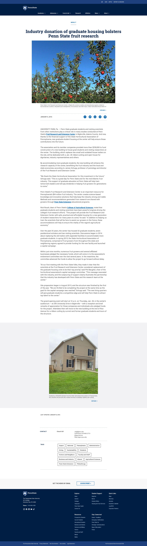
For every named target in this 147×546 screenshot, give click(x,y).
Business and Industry (66, 459)
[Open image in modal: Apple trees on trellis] (73, 72)
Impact (73, 22)
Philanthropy (81, 464)
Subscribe (85, 483)
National (70, 445)
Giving (61, 450)
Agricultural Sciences (93, 459)
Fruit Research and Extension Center (60, 134)
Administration (94, 445)
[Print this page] (105, 116)
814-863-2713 (86, 433)
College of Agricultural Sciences (80, 208)
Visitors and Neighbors (66, 455)
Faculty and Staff (84, 455)
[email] (100, 117)
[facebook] (85, 117)
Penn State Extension (62, 202)
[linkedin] (95, 117)
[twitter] (90, 117)
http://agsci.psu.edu (80, 437)
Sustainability (71, 450)
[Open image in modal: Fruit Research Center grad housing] (73, 361)
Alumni (79, 459)
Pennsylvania (81, 445)
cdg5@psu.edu (79, 431)
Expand (102, 110)
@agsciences (78, 435)
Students (83, 450)
